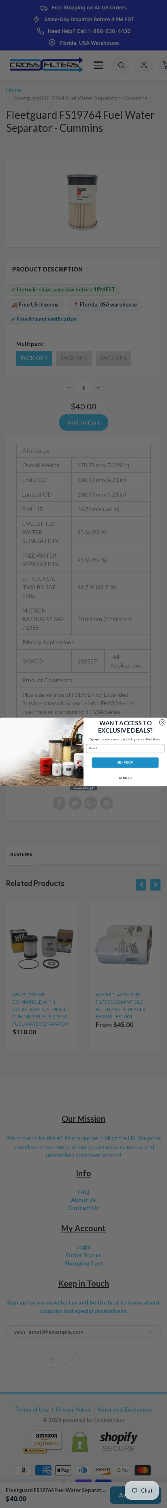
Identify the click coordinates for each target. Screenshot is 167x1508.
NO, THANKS (125, 778)
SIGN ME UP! (125, 762)
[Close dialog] (162, 722)
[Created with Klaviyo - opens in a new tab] (83, 788)
